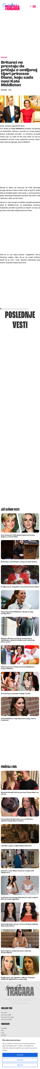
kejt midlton (14, 308)
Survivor (4, 1012)
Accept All (20, 1055)
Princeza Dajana (23, 308)
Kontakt (4, 1028)
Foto (2, 1033)
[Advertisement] (20, 34)
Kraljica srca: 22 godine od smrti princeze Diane (20, 587)
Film (2, 1030)
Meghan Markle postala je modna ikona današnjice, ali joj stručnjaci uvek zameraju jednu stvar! (18, 640)
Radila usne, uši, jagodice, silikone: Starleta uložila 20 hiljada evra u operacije (18, 978)
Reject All (20, 1065)
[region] (20, 1053)
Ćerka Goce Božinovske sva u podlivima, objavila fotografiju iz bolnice (17, 820)
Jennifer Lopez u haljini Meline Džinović (16, 846)
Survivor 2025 (6, 1015)
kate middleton (6, 308)
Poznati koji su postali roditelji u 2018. (16, 694)
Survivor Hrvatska (7, 1017)
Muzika (3, 1035)
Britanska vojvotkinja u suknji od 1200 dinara (19, 562)
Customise (20, 1060)
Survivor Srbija (6, 1019)
